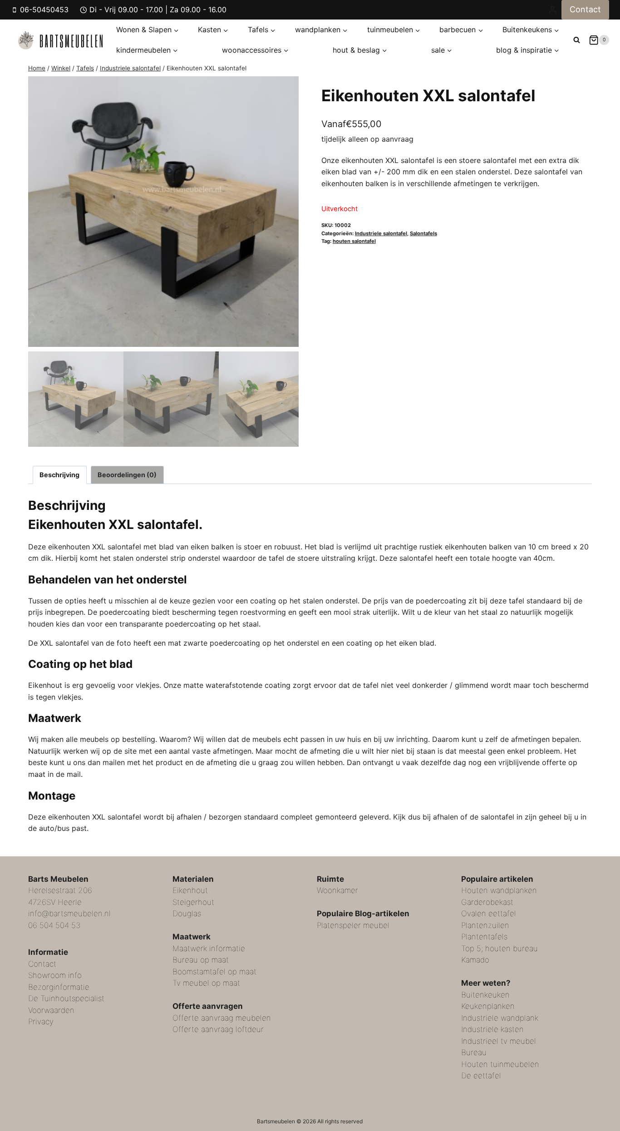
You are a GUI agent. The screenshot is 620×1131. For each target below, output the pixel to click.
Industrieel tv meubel (498, 1041)
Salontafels (423, 233)
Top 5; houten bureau (499, 948)
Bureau (474, 1052)
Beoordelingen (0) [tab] (127, 475)
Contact (585, 9)
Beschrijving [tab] (59, 475)
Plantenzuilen (485, 925)
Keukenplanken (488, 1006)
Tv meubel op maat (206, 983)
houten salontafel (354, 241)
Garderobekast (487, 902)
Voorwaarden (51, 1010)
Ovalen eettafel (488, 913)
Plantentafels (484, 936)
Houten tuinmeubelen (500, 1064)
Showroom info (55, 975)
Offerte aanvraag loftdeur (218, 1029)
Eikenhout (190, 890)
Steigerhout (193, 902)
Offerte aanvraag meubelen (221, 1017)
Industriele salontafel (381, 233)
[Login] (552, 9)
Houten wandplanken (499, 890)
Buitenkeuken (485, 994)
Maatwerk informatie (208, 948)
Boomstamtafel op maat (214, 971)
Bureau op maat (200, 959)
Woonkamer (337, 890)
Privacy (41, 1021)
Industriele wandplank (499, 1017)
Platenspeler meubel (353, 925)
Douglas (186, 913)
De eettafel (481, 1075)
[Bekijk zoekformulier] (576, 39)
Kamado (475, 959)
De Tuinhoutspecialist (66, 998)
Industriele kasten (492, 1029)
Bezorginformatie (58, 987)
